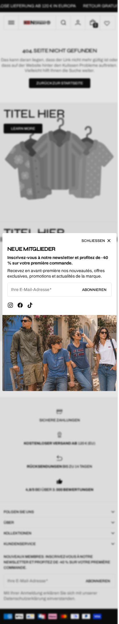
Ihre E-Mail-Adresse (30, 291)
